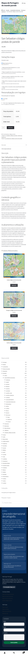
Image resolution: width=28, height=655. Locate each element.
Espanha (7, 10)
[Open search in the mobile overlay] (14, 502)
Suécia (4, 480)
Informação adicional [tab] (6, 148)
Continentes (5, 366)
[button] (25, 17)
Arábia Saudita (6, 441)
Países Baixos (5, 476)
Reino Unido (5, 439)
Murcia (7, 410)
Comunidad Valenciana (10, 401)
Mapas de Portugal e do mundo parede (10, 4)
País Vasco (23, 10)
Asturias (7, 384)
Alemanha (5, 371)
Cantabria (8, 390)
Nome (5, 621)
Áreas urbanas (7, 428)
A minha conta (4, 653)
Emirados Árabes (6, 463)
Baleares (7, 386)
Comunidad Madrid (10, 399)
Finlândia (5, 467)
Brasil (4, 452)
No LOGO (5, 98)
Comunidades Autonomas (15, 10)
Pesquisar (14, 653)
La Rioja (7, 408)
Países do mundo (6, 369)
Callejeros (6, 430)
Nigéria (4, 472)
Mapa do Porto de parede (7, 598)
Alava (8, 417)
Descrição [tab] (3, 145)
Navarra (7, 412)
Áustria (4, 448)
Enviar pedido (14, 642)
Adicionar (10, 127)
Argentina (5, 443)
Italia (4, 437)
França (4, 434)
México (4, 469)
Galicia (7, 406)
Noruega (4, 474)
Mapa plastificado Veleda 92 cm (11, 67)
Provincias (6, 423)
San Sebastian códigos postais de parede (13, 138)
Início (4, 10)
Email (5, 627)
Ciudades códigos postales (11, 135)
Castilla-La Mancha (10, 395)
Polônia (4, 478)
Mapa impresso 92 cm (7, 63)
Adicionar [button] (14, 285)
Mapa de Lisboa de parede (7, 596)
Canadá (4, 454)
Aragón (7, 382)
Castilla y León (9, 393)
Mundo (4, 364)
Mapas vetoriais (5, 609)
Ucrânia (4, 483)
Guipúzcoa (3, 11)
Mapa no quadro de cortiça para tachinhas (14, 72)
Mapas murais (5, 607)
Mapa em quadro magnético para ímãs (13, 76)
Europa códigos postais (7, 600)
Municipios (6, 426)
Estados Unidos (6, 465)
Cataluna (8, 397)
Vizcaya (9, 421)
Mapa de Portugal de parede (8, 594)
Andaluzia (8, 379)
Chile (4, 456)
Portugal (5, 362)
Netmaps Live (5, 613)
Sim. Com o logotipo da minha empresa (13, 103)
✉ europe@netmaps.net (9, 587)
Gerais (5, 375)
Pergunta (5, 632)
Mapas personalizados (6, 611)
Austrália (5, 445)
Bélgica (4, 450)
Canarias (8, 388)
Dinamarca (5, 461)
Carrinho (21, 652)
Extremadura (8, 404)
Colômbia (5, 459)
